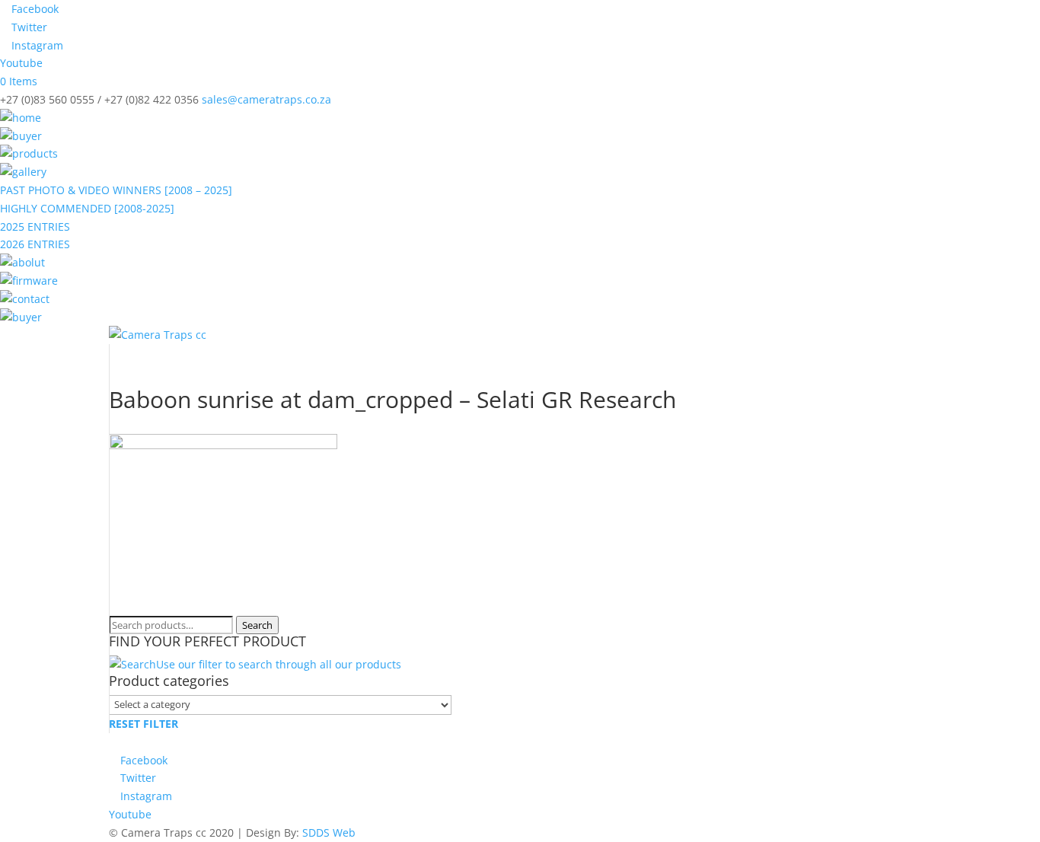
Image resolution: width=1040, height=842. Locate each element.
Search (257, 625)
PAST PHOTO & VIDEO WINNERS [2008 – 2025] (116, 190)
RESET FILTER (143, 723)
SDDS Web (329, 832)
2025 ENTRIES (35, 226)
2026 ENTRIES (35, 244)
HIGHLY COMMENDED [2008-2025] (87, 208)
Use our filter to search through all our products (278, 664)
